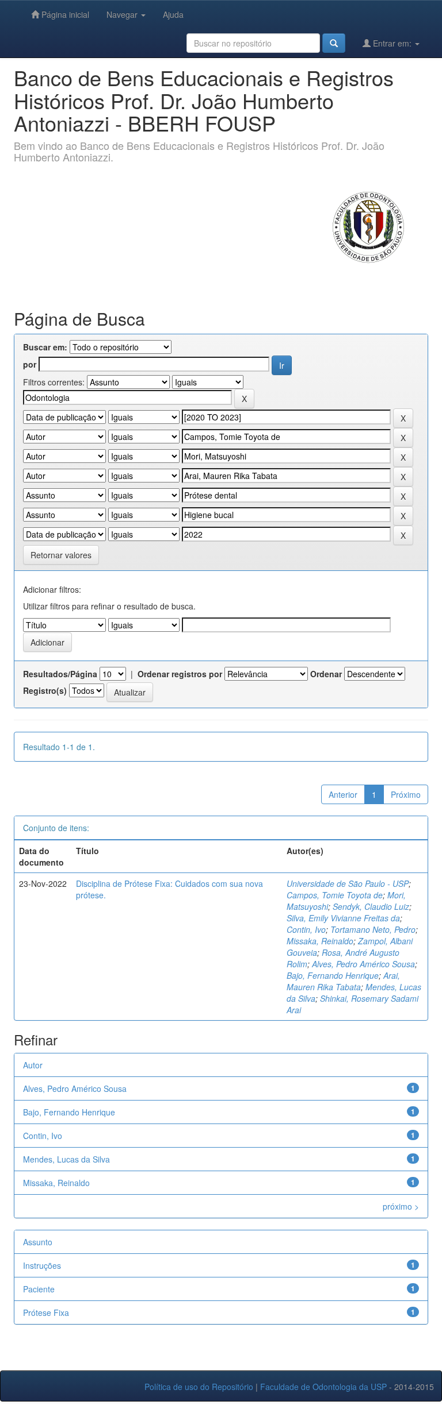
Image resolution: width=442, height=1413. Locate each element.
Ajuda (173, 14)
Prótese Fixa (46, 1312)
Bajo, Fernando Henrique (333, 975)
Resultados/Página (60, 674)
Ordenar (326, 674)
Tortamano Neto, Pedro (373, 929)
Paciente (39, 1289)
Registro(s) (45, 690)
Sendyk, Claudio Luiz (371, 906)
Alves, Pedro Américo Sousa (363, 964)
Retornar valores (61, 555)
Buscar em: (45, 347)
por (29, 364)
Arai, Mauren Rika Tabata (343, 981)
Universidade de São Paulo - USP (348, 883)
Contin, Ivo (306, 929)
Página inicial (64, 14)
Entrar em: (392, 43)
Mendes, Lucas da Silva (66, 1159)
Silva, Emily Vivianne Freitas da (343, 918)
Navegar (123, 14)
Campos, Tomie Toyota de (335, 895)
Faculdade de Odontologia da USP (323, 1386)
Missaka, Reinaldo (320, 941)
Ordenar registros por (180, 674)
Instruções (42, 1265)
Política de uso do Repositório (198, 1386)
